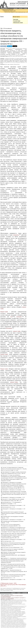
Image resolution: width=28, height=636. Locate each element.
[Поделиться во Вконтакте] (3, 46)
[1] (22, 79)
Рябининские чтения (18, 22)
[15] (1, 223)
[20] (6, 267)
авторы (15, 8)
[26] (6, 362)
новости (13, 592)
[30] (9, 403)
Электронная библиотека (7, 9)
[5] (17, 112)
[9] (11, 141)
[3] (22, 84)
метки (20, 8)
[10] (6, 144)
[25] (25, 342)
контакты (25, 592)
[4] (17, 110)
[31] (6, 414)
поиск (25, 8)
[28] (21, 388)
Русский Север (16, 20)
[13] (8, 198)
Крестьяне (15, 19)
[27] (23, 365)
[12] (6, 184)
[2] (10, 84)
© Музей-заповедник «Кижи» (7, 594)
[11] (11, 167)
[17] (20, 234)
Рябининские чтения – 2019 (9, 10)
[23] (23, 316)
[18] (11, 247)
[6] (18, 117)
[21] (4, 278)
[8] (1, 139)
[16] (5, 229)
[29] (12, 393)
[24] (13, 327)
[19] (17, 262)
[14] (18, 221)
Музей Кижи (4, 8)
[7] (23, 130)
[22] (13, 316)
